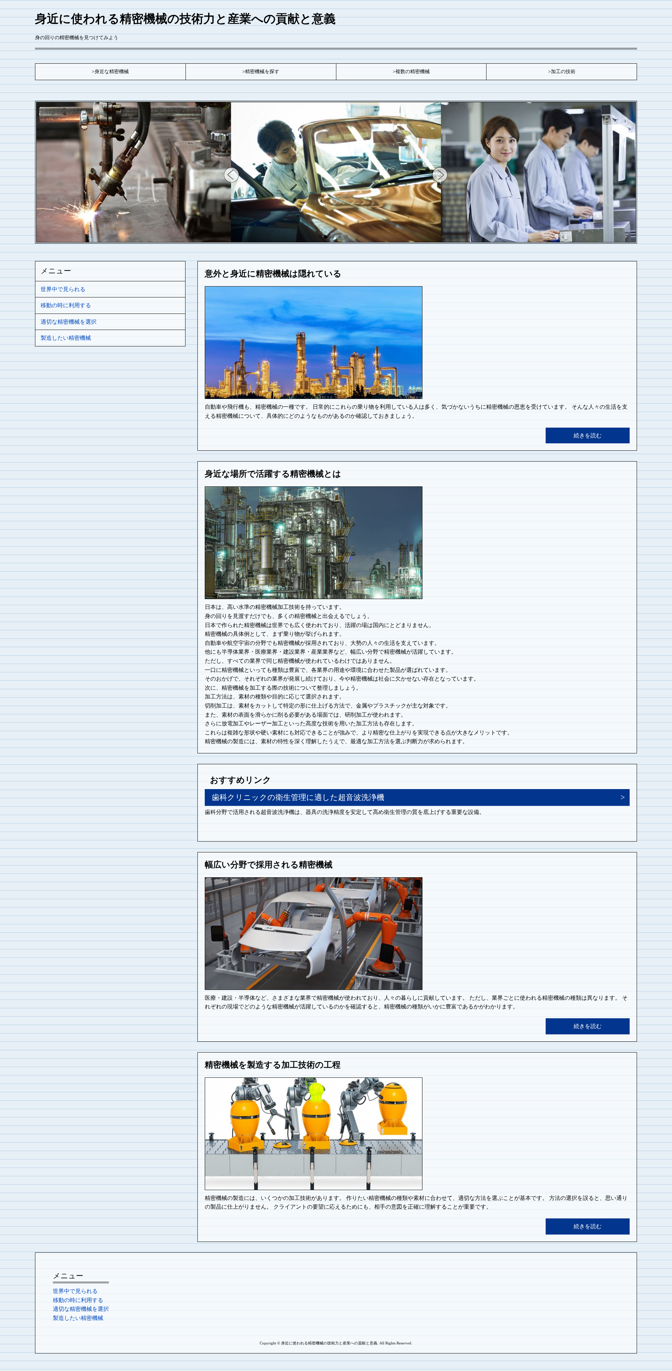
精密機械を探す (262, 71)
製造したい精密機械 (66, 338)
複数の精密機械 (413, 71)
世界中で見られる (63, 289)
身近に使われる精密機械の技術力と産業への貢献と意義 (185, 18)
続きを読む (588, 435)
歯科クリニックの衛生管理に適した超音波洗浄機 (298, 797)
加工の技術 (563, 71)
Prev (232, 174)
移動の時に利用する (66, 305)
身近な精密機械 (111, 71)
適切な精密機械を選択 (69, 322)
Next (440, 174)
